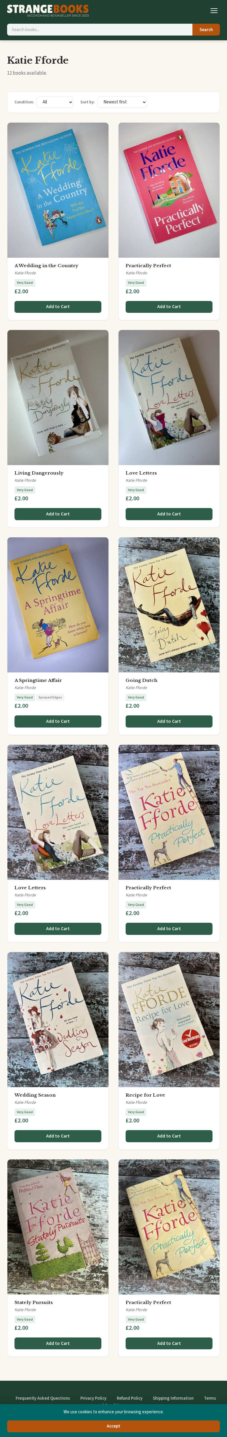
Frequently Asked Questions (43, 1398)
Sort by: (87, 102)
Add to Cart (58, 307)
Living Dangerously (39, 473)
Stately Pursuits (33, 1302)
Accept (114, 1426)
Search (206, 30)
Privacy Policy (93, 1398)
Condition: (24, 102)
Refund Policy (129, 1398)
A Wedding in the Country (46, 265)
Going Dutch (141, 680)
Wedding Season (35, 1095)
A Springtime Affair (38, 680)
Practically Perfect (148, 265)
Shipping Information (173, 1398)
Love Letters (141, 473)
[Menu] (214, 10)
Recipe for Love (145, 1095)
